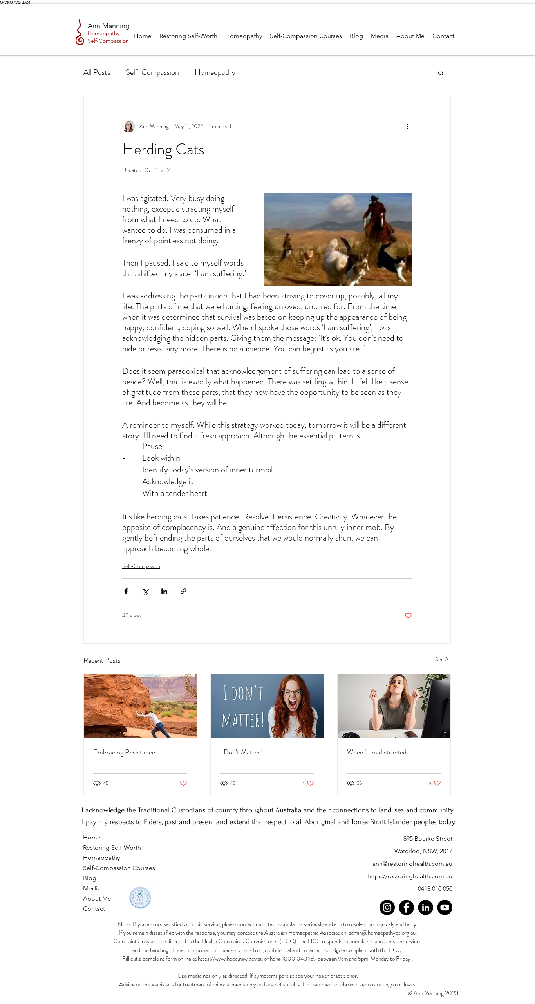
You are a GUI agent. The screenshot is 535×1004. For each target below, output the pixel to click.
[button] (441, 72)
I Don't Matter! (241, 752)
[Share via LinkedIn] (164, 591)
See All (443, 659)
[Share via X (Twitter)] (145, 591)
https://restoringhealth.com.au (409, 876)
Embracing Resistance (124, 752)
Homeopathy (215, 72)
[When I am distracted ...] (394, 706)
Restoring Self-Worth (112, 847)
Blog (89, 878)
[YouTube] (444, 907)
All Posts (96, 72)
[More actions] (407, 126)
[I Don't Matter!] (267, 706)
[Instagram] (387, 907)
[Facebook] (406, 907)
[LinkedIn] (425, 907)
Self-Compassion (152, 72)
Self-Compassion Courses (119, 868)
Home (92, 837)
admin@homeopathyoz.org (379, 932)
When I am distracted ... (380, 752)
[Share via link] (183, 591)
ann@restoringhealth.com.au (412, 863)
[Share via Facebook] (126, 591)
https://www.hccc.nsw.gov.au (230, 958)
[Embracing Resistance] (140, 706)
